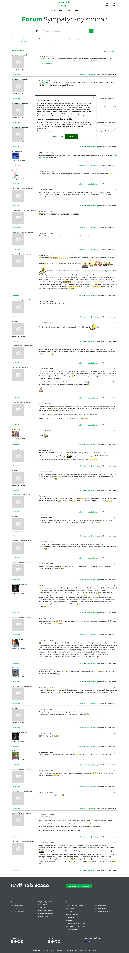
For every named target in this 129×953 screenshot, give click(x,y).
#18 (115, 472)
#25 (115, 640)
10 (68, 42)
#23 (115, 586)
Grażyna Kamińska (20, 584)
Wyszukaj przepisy (17, 905)
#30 (115, 752)
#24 (115, 619)
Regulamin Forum (72, 929)
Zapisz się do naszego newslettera (79, 886)
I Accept (72, 136)
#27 (115, 688)
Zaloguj (81, 74)
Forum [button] (60, 10)
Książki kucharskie (72, 914)
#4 (115, 129)
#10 (115, 255)
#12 (115, 323)
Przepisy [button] (52, 10)
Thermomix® (70, 908)
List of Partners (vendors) (45, 131)
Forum (68, 902)
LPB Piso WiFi (43, 59)
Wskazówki (70, 920)
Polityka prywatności (71, 950)
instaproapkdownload (21, 55)
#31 (115, 771)
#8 (115, 212)
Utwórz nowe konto (45, 910)
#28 (115, 709)
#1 (115, 56)
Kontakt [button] (68, 10)
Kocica (16, 751)
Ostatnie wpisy (43, 917)
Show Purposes (57, 136)
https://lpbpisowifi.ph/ (46, 63)
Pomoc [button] (77, 10)
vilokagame (18, 151)
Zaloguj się (42, 907)
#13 (115, 347)
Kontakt (46, 950)
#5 (115, 153)
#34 (115, 843)
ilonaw (16, 668)
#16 (115, 431)
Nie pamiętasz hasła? (45, 913)
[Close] (93, 98)
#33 (115, 814)
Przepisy (14, 902)
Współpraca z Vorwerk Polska (76, 926)
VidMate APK (43, 83)
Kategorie (14, 908)
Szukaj (96, 902)
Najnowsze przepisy (17, 911)
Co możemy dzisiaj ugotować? (76, 923)
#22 (115, 564)
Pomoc (95, 950)
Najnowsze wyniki (46, 42)
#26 (115, 669)
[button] (107, 4)
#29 (115, 734)
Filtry (25, 42)
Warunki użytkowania (57, 950)
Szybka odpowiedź (19, 51)
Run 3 (45, 157)
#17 (115, 450)
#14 (115, 369)
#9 (115, 233)
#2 (115, 80)
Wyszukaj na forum (100, 908)
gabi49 (16, 322)
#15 (115, 404)
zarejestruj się (93, 74)
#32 (115, 793)
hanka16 (17, 429)
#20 (115, 518)
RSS (95, 914)
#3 (115, 104)
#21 (115, 542)
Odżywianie (70, 917)
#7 (115, 190)
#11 (115, 301)
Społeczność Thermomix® (75, 905)
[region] (65, 118)
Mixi (15, 170)
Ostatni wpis (112, 51)
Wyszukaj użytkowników (102, 911)
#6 (115, 171)
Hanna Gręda (18, 639)
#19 (115, 496)
